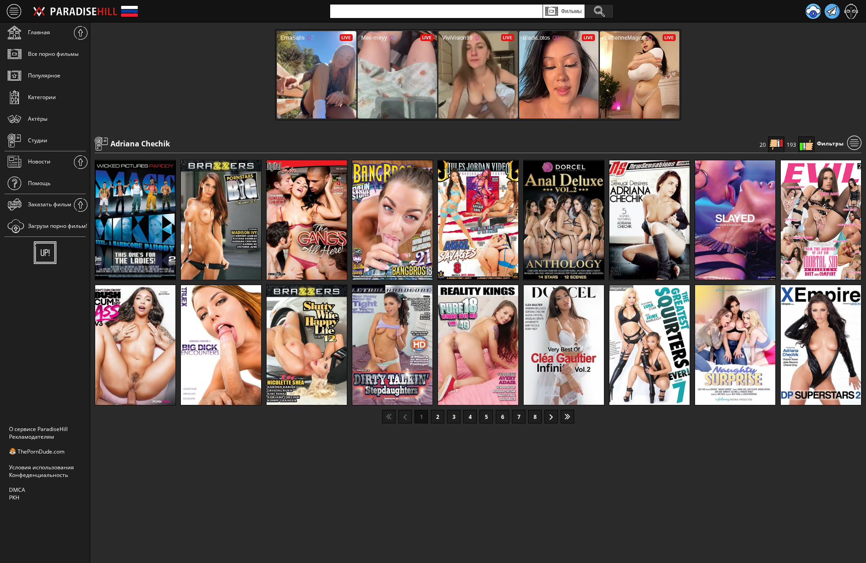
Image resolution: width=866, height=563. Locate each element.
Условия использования (41, 467)
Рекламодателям (31, 436)
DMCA (17, 490)
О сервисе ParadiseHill (38, 429)
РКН (14, 497)
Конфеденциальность (38, 475)
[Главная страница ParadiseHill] (75, 11)
